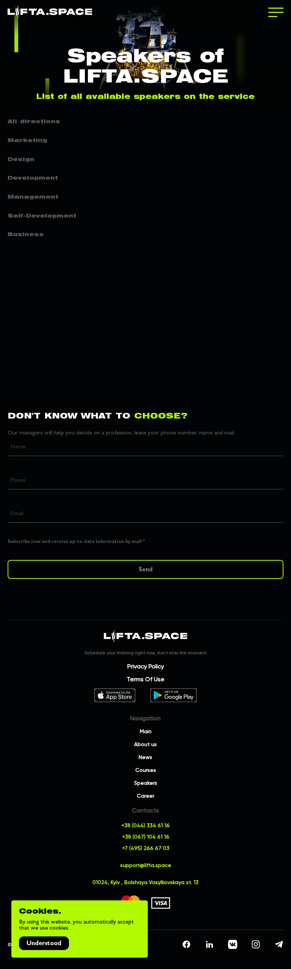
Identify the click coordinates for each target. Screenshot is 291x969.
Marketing (27, 140)
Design (21, 159)
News (145, 757)
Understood (44, 943)
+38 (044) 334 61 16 (145, 825)
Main (146, 731)
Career (145, 795)
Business (26, 234)
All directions (34, 121)
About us (145, 744)
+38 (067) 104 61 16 (145, 836)
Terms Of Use (145, 679)
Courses (145, 770)
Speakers (145, 782)
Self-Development (42, 216)
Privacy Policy (145, 666)
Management (33, 197)
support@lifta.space (145, 865)
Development (33, 178)
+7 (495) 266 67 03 (145, 848)
